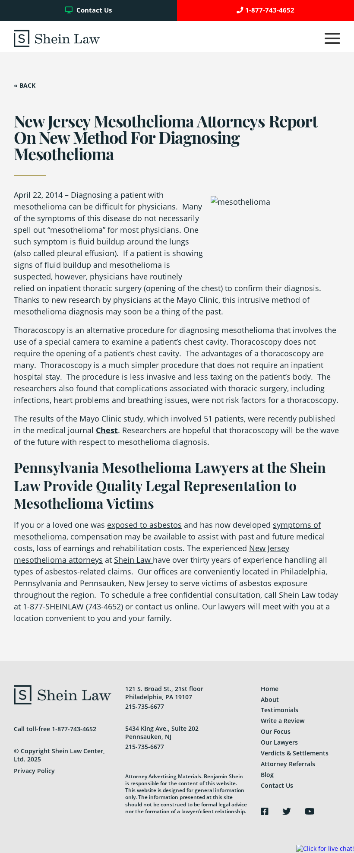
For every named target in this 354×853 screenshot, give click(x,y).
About (270, 699)
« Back (24, 85)
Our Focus (276, 731)
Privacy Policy (34, 771)
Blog (267, 775)
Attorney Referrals (288, 764)
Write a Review (282, 721)
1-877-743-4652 (269, 10)
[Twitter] (286, 811)
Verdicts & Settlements (295, 753)
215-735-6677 (144, 706)
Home (269, 689)
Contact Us (93, 10)
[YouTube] (310, 811)
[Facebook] (265, 811)
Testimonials (279, 710)
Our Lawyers (279, 742)
